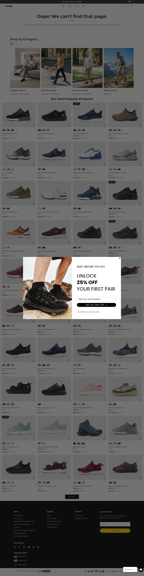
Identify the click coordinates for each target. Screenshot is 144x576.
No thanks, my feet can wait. (88, 312)
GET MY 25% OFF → (96, 304)
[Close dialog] (120, 258)
